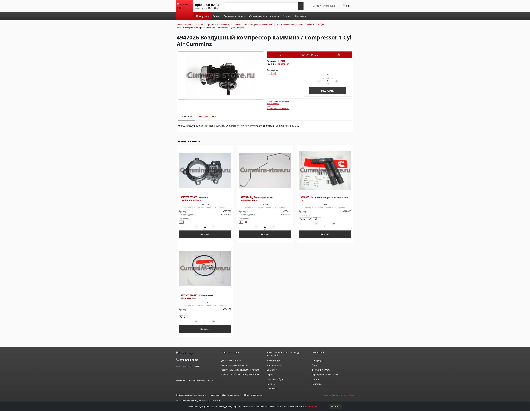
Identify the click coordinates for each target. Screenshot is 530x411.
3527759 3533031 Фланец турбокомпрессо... (194, 198)
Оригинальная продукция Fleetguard (240, 369)
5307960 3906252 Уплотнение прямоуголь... (197, 296)
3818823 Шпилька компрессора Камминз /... (324, 198)
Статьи (315, 379)
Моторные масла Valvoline (234, 365)
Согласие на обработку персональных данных (198, 400)
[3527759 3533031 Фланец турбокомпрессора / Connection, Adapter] (205, 170)
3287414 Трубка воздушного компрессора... (257, 198)
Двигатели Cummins (231, 360)
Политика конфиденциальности (225, 395)
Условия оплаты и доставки (278, 101)
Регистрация (328, 5)
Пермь (270, 374)
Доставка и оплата (321, 369)
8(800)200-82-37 (207, 5)
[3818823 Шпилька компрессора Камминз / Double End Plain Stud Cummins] (325, 170)
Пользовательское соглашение (191, 395)
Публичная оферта (253, 395)
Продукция (317, 360)
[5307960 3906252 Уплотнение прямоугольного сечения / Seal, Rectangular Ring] (205, 268)
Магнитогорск (274, 365)
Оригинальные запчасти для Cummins (240, 374)
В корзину (327, 90)
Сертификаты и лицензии (325, 374)
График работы (273, 104)
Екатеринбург (274, 360)
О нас (315, 365)
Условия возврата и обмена (278, 109)
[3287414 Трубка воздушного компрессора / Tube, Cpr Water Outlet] (265, 170)
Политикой (312, 406)
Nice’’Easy (349, 395)
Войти (316, 5)
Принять (335, 406)
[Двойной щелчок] (178, 374)
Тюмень (271, 383)
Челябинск (272, 388)
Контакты (270, 106)
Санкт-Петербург (275, 379)
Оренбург (272, 369)
